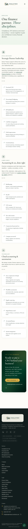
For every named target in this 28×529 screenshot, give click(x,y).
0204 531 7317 (7, 511)
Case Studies (5, 470)
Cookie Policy (5, 484)
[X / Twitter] (14, 432)
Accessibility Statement (7, 496)
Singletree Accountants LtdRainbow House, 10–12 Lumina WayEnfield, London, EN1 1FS (12, 508)
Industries (4, 468)
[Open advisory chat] (24, 525)
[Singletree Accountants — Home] (11, 4)
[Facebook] (6, 432)
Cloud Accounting (6, 456)
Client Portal (4, 488)
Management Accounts (7, 454)
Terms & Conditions (6, 482)
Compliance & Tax (6, 448)
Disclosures (4, 498)
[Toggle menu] (24, 4)
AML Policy (4, 486)
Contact (3, 472)
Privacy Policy (5, 480)
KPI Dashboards (5, 452)
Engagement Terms (6, 492)
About (3, 464)
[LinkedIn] (3, 432)
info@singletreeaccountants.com (14, 384)
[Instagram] (10, 432)
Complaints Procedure (7, 490)
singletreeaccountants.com (14, 526)
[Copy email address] (6, 388)
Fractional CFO (5, 450)
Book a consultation (11, 380)
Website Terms (5, 494)
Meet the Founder (6, 466)
